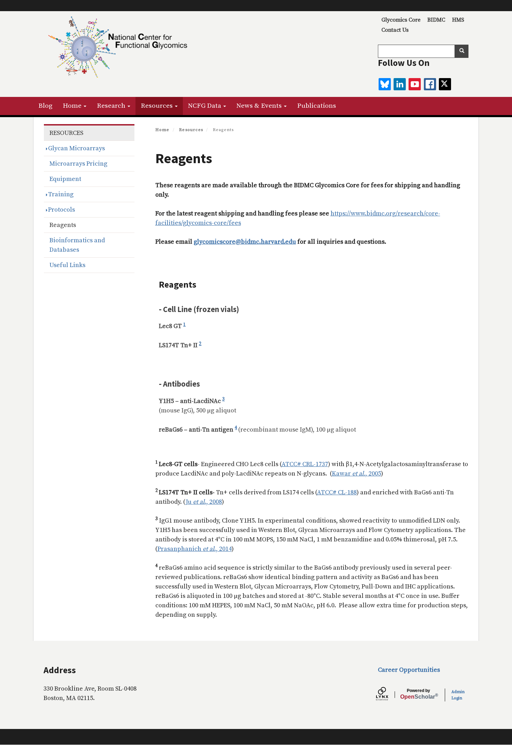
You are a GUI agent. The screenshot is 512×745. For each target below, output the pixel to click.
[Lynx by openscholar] (388, 695)
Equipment (65, 179)
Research (112, 106)
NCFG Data (205, 106)
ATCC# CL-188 (337, 492)
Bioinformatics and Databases (77, 245)
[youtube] (415, 84)
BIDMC (436, 19)
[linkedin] (400, 84)
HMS (458, 19)
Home (73, 106)
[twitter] (445, 84)
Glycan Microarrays (76, 148)
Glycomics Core (400, 19)
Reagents (62, 225)
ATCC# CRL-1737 (304, 464)
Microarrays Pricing (78, 164)
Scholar (418, 694)
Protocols (61, 210)
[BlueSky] (385, 84)
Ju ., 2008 (204, 502)
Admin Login (458, 695)
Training (60, 194)
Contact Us (395, 29)
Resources (157, 106)
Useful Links (67, 265)
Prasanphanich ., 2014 (194, 549)
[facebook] (430, 84)
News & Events (259, 106)
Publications (316, 106)
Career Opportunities (409, 670)
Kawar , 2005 (356, 474)
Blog (45, 106)
